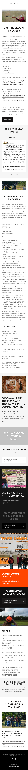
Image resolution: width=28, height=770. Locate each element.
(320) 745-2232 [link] (14, 3)
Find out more (7, 119)
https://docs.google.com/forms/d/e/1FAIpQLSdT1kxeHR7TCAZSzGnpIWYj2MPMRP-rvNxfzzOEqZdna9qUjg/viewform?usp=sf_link (14, 82)
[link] (14, 137)
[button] (3, 3)
